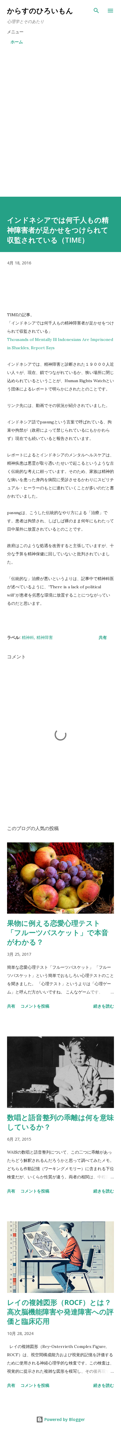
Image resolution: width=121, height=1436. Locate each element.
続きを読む (103, 1006)
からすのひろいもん (40, 10)
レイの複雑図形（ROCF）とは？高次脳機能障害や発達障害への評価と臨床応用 (60, 1311)
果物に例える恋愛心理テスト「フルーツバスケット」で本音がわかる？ (57, 932)
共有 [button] (103, 637)
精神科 (28, 637)
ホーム (17, 41)
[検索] (96, 10)
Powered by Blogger (64, 1419)
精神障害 (44, 637)
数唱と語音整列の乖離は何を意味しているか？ (60, 1122)
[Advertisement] (60, 122)
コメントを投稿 (35, 1006)
